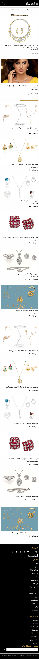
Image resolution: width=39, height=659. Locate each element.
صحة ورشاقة (34, 570)
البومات (35, 613)
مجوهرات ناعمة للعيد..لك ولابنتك (28, 201)
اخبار (36, 596)
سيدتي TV (35, 643)
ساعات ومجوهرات (32, 593)
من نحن (35, 620)
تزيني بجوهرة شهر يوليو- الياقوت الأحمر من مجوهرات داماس (20, 237)
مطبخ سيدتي (34, 640)
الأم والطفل (34, 583)
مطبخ (36, 576)
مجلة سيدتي (34, 636)
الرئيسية (26, 10)
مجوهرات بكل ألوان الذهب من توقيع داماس (25, 128)
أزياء (37, 563)
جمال (36, 566)
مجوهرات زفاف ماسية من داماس (28, 273)
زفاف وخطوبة (34, 587)
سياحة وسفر (34, 600)
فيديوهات (35, 610)
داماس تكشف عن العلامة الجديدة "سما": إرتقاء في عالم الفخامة (22, 86)
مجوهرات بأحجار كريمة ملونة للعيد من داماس (24, 164)
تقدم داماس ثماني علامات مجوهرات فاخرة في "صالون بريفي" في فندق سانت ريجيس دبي (20, 46)
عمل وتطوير (34, 603)
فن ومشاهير (34, 580)
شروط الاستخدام (33, 626)
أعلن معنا (35, 630)
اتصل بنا (35, 623)
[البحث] (8, 3)
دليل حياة (35, 573)
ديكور (36, 606)
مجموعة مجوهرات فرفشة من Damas (27, 310)
